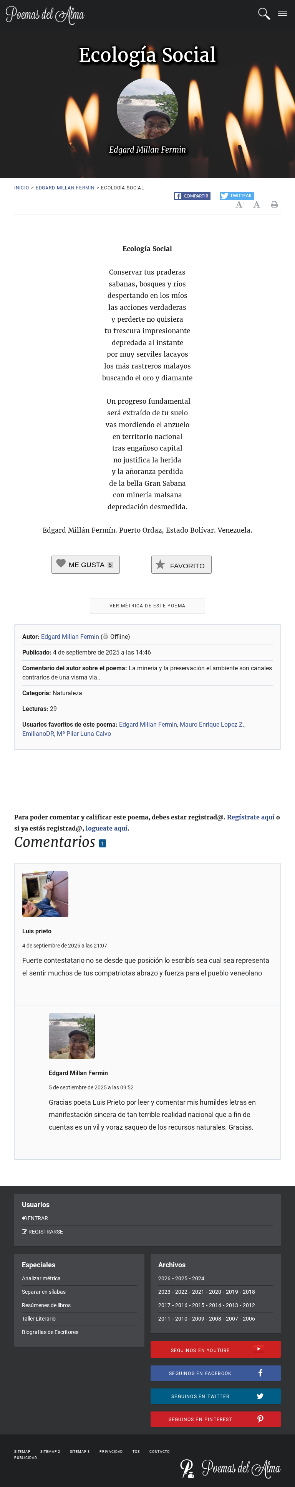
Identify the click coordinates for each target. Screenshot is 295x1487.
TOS (136, 1452)
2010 (181, 1318)
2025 (181, 1278)
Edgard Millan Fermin (65, 188)
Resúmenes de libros (46, 1305)
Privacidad (111, 1452)
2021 (198, 1292)
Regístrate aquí (251, 817)
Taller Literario (39, 1318)
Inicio (21, 188)
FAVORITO (186, 566)
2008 (215, 1318)
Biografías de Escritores (50, 1332)
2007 (232, 1318)
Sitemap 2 (50, 1452)
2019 (232, 1292)
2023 (164, 1292)
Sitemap (22, 1452)
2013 (232, 1305)
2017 (164, 1305)
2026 (164, 1278)
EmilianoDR (38, 733)
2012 (249, 1305)
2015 (198, 1305)
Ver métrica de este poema (147, 606)
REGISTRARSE (45, 1231)
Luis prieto (36, 931)
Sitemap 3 (80, 1452)
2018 (249, 1292)
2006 (249, 1318)
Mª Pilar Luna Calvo (84, 733)
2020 (215, 1292)
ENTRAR (38, 1218)
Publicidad (25, 1458)
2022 (181, 1292)
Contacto (159, 1452)
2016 (181, 1305)
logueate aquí (107, 828)
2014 (215, 1305)
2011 (164, 1318)
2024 (198, 1278)
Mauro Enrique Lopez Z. (212, 724)
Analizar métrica (41, 1278)
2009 (198, 1318)
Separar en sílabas (44, 1292)
